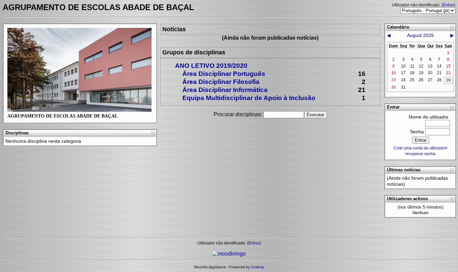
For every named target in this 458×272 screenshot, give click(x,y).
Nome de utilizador (429, 117)
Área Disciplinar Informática (225, 89)
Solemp (257, 266)
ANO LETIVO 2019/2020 (211, 65)
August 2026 (420, 35)
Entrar (448, 5)
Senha (417, 131)
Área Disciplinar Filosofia (221, 81)
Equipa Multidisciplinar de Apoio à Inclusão (249, 97)
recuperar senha (420, 153)
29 (448, 80)
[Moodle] (229, 254)
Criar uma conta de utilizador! (420, 148)
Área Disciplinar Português (223, 73)
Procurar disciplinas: (239, 114)
